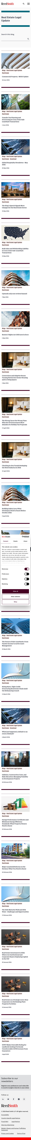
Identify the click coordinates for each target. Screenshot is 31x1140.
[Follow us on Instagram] (19, 1099)
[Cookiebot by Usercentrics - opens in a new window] (22, 537)
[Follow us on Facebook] (13, 1099)
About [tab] (25, 541)
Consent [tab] (5, 541)
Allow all (15, 591)
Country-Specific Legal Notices (10, 1118)
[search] (28, 39)
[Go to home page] (7, 3)
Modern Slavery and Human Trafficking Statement (13, 1129)
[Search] (24, 4)
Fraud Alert (4, 1121)
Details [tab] (15, 541)
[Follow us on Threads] (24, 1099)
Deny (15, 601)
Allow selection (15, 596)
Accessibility (5, 1115)
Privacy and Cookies (7, 1133)
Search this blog (7, 34)
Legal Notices (16, 1121)
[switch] (26, 574)
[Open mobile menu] (28, 4)
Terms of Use (21, 1133)
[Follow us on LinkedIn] (3, 1099)
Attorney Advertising (7, 1125)
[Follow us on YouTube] (8, 1099)
